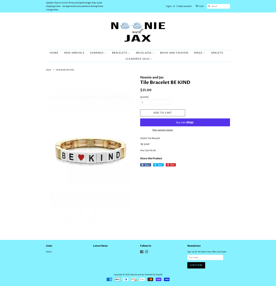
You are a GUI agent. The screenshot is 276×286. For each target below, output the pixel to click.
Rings (198, 52)
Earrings (97, 52)
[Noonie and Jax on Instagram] (146, 252)
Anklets (217, 52)
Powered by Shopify (153, 274)
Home (54, 52)
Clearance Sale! (138, 59)
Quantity (144, 96)
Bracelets (120, 52)
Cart (201, 6)
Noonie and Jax (137, 274)
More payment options (162, 130)
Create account (184, 6)
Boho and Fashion (174, 52)
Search (49, 251)
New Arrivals (74, 52)
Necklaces (144, 52)
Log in (169, 6)
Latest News (100, 245)
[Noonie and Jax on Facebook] (141, 252)
